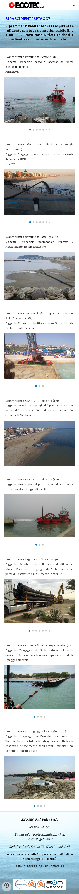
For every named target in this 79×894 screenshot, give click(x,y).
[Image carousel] (39, 104)
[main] (39, 29)
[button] (4, 5)
